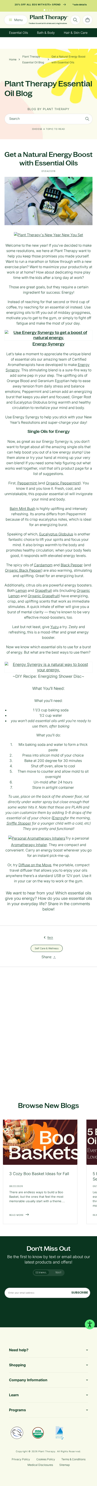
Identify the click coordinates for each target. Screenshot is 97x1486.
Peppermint (27, 483)
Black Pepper (72, 565)
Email (42, 1272)
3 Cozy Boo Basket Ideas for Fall (39, 1173)
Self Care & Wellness (47, 948)
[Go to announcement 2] (47, 10)
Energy (59, 818)
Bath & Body (46, 32)
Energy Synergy (48, 344)
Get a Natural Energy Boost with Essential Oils (68, 59)
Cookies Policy (45, 1459)
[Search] (87, 119)
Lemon (21, 590)
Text (58, 1272)
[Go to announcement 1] (44, 10)
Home (12, 59)
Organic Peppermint (63, 483)
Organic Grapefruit (43, 596)
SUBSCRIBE (79, 1292)
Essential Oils (18, 32)
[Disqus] (48, 1029)
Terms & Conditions (73, 1459)
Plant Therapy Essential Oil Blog (33, 59)
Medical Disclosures (40, 1465)
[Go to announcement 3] (50, 10)
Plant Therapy (46, 1451)
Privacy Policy (21, 1459)
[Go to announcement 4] (52, 10)
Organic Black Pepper (23, 570)
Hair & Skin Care (76, 32)
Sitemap (64, 1465)
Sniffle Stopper (19, 823)
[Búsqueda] (75, 20)
